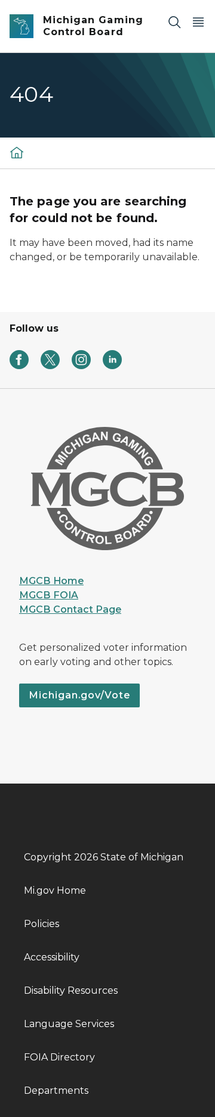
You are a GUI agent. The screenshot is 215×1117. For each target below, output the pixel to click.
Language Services (69, 1023)
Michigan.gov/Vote (79, 695)
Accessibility (51, 957)
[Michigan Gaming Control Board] (17, 152)
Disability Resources (71, 990)
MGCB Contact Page (70, 609)
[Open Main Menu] (198, 21)
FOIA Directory (59, 1057)
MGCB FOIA (48, 595)
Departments (56, 1090)
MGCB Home (51, 580)
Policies (41, 923)
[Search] (174, 21)
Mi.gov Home (55, 890)
